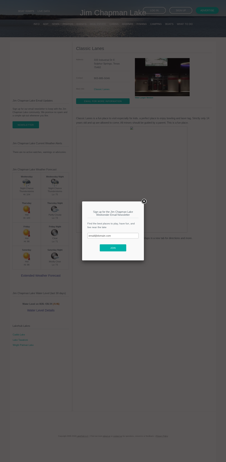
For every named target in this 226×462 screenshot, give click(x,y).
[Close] (144, 201)
